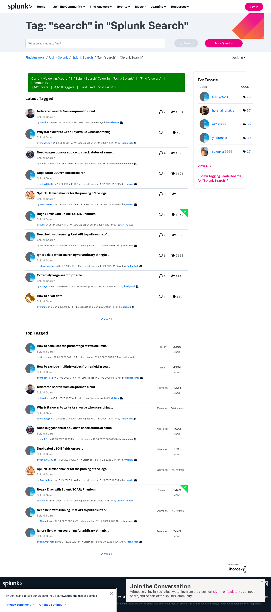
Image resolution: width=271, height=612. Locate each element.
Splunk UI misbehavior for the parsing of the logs (72, 193)
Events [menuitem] (122, 7)
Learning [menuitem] (157, 7)
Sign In (254, 6)
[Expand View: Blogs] (144, 6)
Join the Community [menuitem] (67, 7)
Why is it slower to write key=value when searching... (75, 132)
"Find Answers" (150, 78)
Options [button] (236, 58)
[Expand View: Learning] (165, 6)
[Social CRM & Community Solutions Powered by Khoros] (237, 568)
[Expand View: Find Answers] (111, 6)
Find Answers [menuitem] (100, 7)
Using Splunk (58, 57)
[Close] (111, 593)
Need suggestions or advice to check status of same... (75, 152)
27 (249, 151)
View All (106, 319)
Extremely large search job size (59, 275)
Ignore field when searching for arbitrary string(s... (73, 255)
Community (39, 83)
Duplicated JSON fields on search (61, 173)
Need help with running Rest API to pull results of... (73, 234)
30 (249, 138)
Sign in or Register (226, 592)
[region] (58, 600)
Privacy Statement (18, 604)
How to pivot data (49, 296)
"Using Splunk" (123, 78)
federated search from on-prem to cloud (66, 111)
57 (249, 110)
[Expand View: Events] (129, 6)
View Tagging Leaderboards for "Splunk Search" (219, 178)
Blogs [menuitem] (139, 7)
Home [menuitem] (41, 7)
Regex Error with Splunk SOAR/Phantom (66, 214)
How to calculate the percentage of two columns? (72, 346)
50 (249, 124)
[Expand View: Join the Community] (84, 6)
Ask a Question (223, 43)
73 (249, 97)
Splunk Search (82, 57)
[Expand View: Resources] (188, 6)
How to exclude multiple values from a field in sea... (73, 366)
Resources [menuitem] (178, 7)
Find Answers (35, 57)
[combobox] (111, 43)
